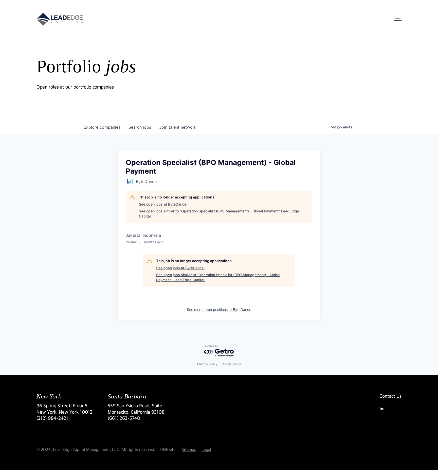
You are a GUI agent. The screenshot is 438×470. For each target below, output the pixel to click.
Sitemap (189, 449)
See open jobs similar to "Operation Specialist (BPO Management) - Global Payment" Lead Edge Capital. (219, 213)
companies (102, 127)
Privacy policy (207, 364)
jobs (140, 127)
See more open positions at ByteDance (219, 309)
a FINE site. (166, 449)
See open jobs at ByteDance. (163, 204)
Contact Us (390, 396)
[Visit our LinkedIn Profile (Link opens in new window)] (390, 408)
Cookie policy (231, 364)
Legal (206, 449)
